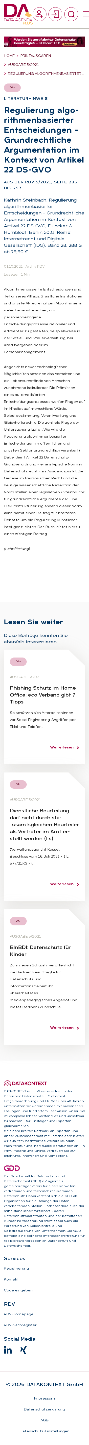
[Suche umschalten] (71, 14)
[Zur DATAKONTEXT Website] (25, 1083)
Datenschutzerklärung (44, 1409)
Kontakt (11, 1279)
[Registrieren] (39, 14)
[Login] (55, 14)
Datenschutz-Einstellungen (44, 1431)
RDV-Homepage (19, 1314)
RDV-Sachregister (20, 1325)
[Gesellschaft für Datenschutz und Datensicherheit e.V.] (12, 1168)
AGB (45, 1420)
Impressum (44, 1399)
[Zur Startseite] (18, 14)
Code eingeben (18, 1290)
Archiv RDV (34, 267)
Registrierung (16, 1269)
